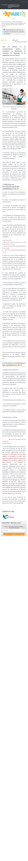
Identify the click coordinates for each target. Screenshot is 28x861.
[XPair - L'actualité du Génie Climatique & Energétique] (14, 13)
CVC (3, 80)
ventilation (20, 115)
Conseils (3, 21)
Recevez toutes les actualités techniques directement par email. (14, 527)
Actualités (5, 40)
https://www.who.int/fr (7, 240)
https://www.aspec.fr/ (7, 443)
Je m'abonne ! (14, 534)
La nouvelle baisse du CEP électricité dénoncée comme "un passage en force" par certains (14, 6)
